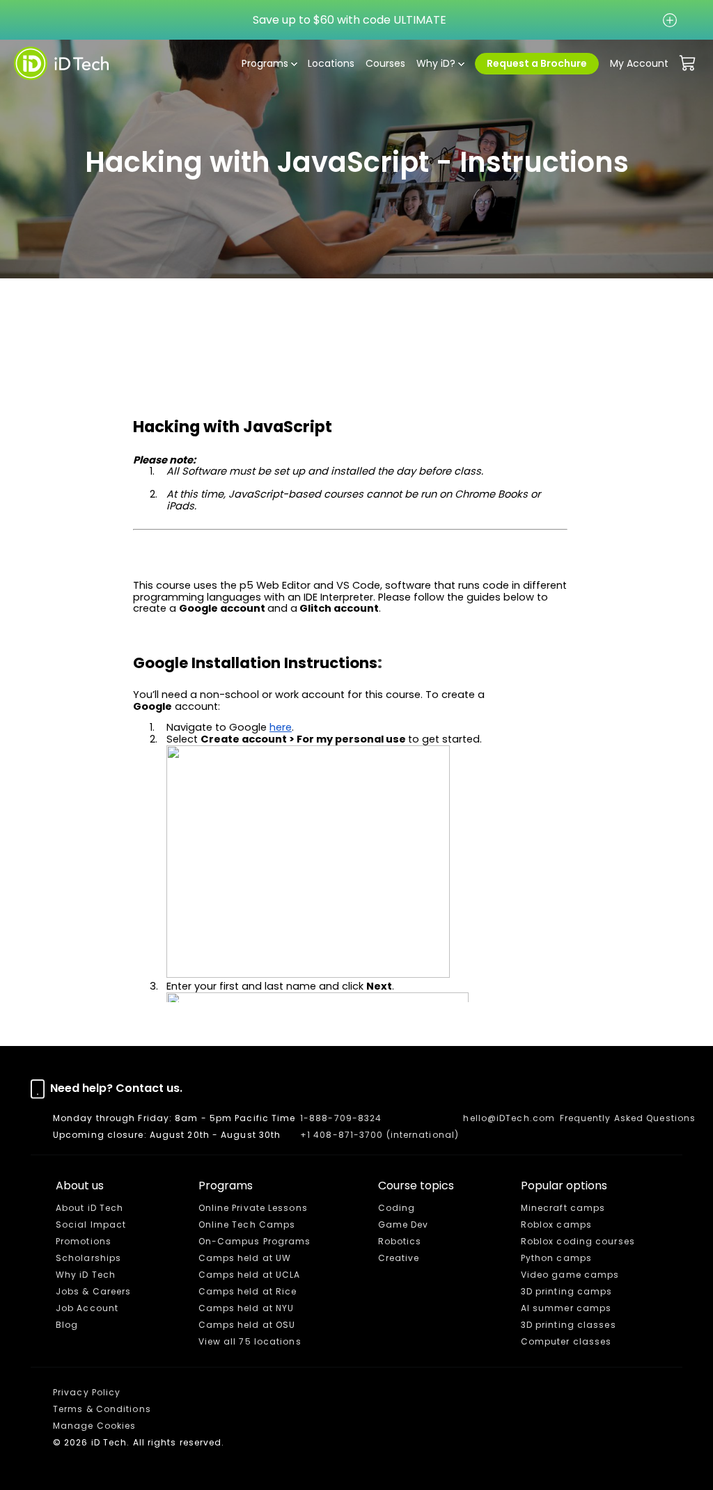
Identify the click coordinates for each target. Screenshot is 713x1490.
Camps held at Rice (247, 1291)
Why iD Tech (86, 1275)
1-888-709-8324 (341, 1118)
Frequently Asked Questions (628, 1118)
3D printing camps (567, 1291)
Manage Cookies (94, 1426)
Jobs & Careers (93, 1291)
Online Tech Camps (247, 1224)
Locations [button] (331, 63)
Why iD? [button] (435, 63)
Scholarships (88, 1258)
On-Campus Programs (254, 1241)
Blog (67, 1325)
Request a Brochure (537, 63)
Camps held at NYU (246, 1308)
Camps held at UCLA (249, 1275)
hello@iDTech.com (509, 1118)
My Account (639, 63)
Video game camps (570, 1275)
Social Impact (91, 1224)
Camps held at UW (245, 1258)
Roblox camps (556, 1224)
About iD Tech (89, 1208)
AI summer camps (566, 1308)
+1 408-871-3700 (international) (379, 1135)
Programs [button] (265, 63)
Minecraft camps (563, 1208)
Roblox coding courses (578, 1241)
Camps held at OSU (247, 1325)
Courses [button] (385, 63)
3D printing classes (568, 1325)
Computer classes (566, 1341)
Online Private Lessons (253, 1208)
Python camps (556, 1258)
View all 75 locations (249, 1341)
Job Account (87, 1308)
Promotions (83, 1241)
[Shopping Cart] (688, 63)
